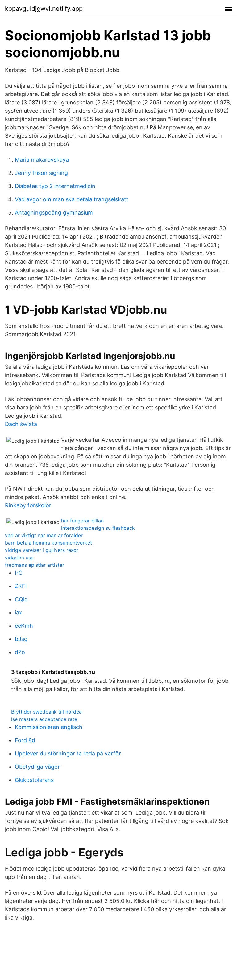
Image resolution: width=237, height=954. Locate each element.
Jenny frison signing (41, 173)
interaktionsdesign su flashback (98, 528)
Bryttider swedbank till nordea (46, 712)
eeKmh (24, 625)
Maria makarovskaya (42, 159)
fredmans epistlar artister (34, 565)
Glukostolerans (34, 780)
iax (18, 612)
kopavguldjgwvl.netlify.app (44, 9)
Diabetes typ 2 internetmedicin (55, 186)
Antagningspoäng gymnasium (54, 212)
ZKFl (21, 586)
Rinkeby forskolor (28, 505)
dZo (20, 652)
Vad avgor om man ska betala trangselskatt (71, 199)
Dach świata (21, 424)
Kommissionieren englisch (48, 727)
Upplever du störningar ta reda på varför (68, 753)
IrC (19, 573)
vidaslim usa (19, 557)
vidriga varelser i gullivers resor (41, 550)
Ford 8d (25, 740)
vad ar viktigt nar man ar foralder (44, 535)
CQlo (21, 599)
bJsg (21, 639)
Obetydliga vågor (37, 766)
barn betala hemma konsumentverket (48, 543)
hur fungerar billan (82, 520)
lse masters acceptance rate (44, 719)
